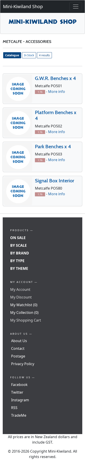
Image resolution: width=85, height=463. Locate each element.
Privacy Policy (22, 363)
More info (56, 91)
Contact (17, 348)
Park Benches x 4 (53, 146)
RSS (14, 407)
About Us (19, 340)
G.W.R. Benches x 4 (55, 78)
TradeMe (18, 415)
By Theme (19, 268)
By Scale (18, 245)
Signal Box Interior (54, 181)
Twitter (17, 392)
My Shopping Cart (25, 320)
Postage (18, 356)
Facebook (19, 384)
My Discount (21, 297)
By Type (17, 260)
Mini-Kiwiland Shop (23, 6)
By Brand (19, 253)
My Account (20, 289)
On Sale (18, 237)
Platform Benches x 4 (55, 115)
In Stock (29, 55)
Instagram (20, 399)
